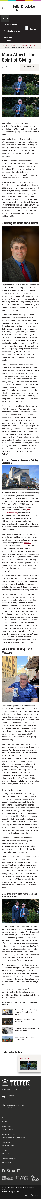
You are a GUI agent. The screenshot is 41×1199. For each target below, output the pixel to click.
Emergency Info (14, 1192)
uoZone (4, 1150)
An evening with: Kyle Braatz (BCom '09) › (25, 1020)
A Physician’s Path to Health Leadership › (25, 1038)
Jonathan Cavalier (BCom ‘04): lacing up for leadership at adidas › (26, 1012)
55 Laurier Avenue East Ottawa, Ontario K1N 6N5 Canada (15, 1105)
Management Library (8, 1134)
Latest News (6, 1142)
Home (5, 19)
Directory (5, 1121)
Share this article (31, 68)
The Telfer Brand (7, 1129)
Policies (4, 1192)
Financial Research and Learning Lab (14, 1137)
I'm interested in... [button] (11, 25)
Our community (7, 1162)
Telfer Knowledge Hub (9, 1159)
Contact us (10, 1095)
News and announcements (10, 38)
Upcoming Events (8, 1145)
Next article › (25, 1058)
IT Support (5, 1154)
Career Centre (6, 1126)
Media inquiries (12, 1098)
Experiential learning (12, 31)
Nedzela (27, 543)
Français (33, 29)
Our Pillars (5, 1118)
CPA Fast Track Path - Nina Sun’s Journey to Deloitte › (27, 1029)
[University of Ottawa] (31, 1195)
